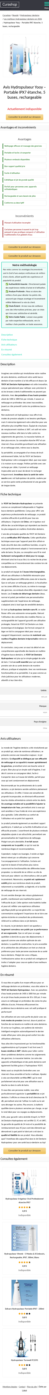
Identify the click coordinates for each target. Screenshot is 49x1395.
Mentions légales (10, 1387)
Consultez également (11, 355)
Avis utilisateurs (9, 345)
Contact (22, 1387)
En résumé (6, 350)
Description (7, 335)
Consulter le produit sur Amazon (24, 117)
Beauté (15, 15)
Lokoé (24, 1391)
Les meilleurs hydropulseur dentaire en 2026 (23, 19)
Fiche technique (9, 340)
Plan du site (32, 1387)
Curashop (7, 15)
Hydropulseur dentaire (29, 15)
